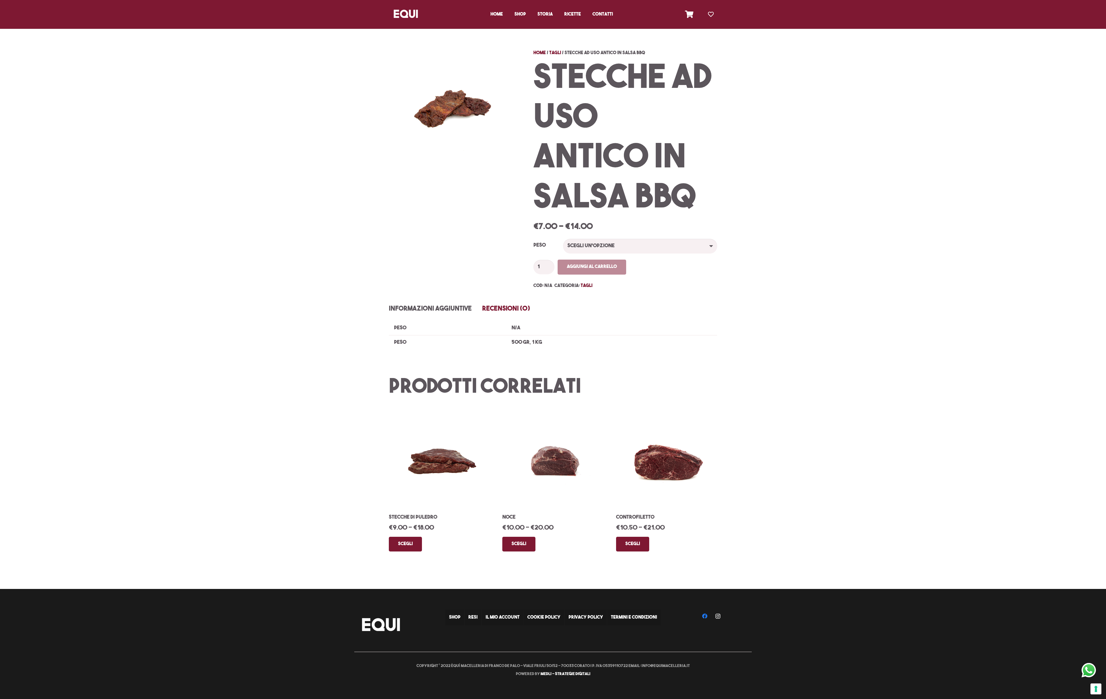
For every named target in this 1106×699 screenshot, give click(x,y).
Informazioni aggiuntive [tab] (430, 309)
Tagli (555, 53)
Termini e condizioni (634, 617)
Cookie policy (543, 617)
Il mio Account (503, 617)
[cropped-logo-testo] (406, 14)
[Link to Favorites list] (710, 14)
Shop (455, 617)
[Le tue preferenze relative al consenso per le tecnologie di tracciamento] (1095, 688)
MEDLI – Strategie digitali (565, 674)
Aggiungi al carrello (592, 267)
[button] (529, 14)
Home (539, 53)
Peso (539, 245)
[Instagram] (717, 616)
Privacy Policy (586, 617)
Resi (473, 617)
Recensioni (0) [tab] (506, 309)
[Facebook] (704, 616)
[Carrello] (689, 14)
